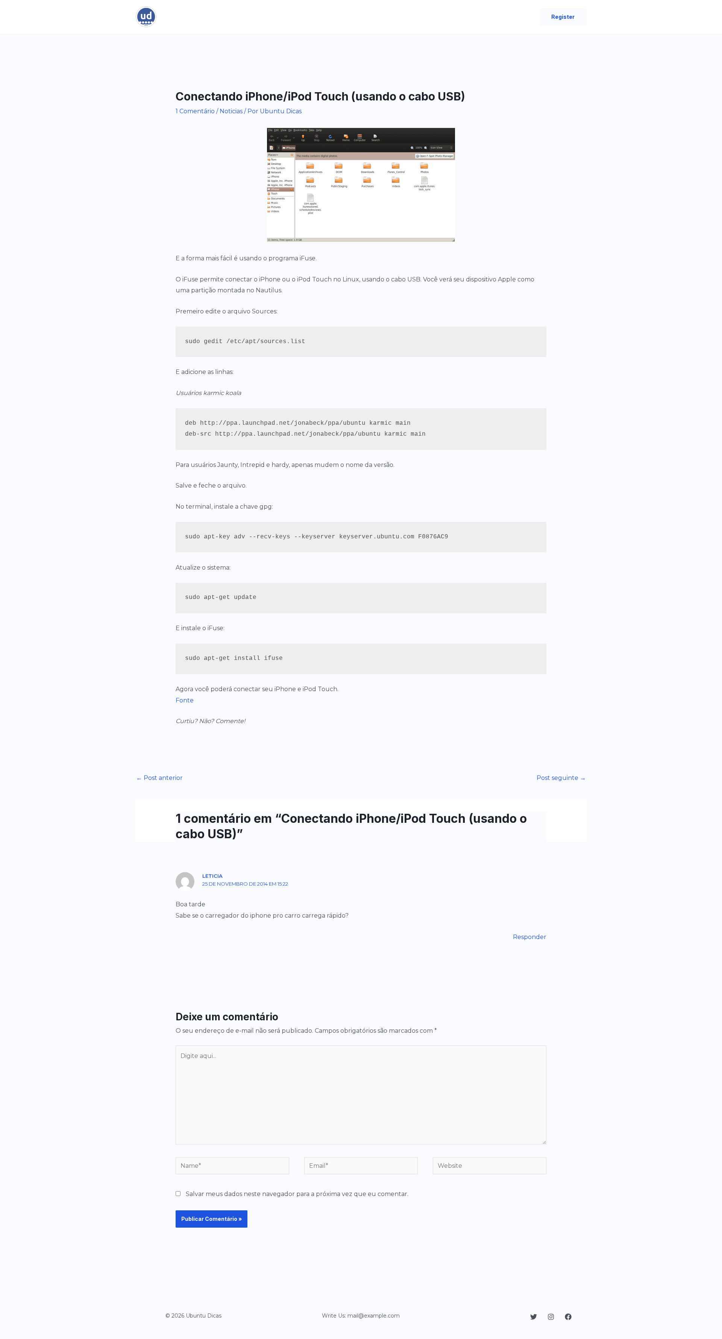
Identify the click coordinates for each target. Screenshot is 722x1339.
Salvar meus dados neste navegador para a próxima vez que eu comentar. (297, 1194)
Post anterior (159, 777)
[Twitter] (533, 1316)
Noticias (231, 111)
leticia (212, 876)
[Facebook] (568, 1316)
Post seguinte (561, 777)
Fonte (185, 700)
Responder (529, 937)
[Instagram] (551, 1316)
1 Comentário (195, 111)
